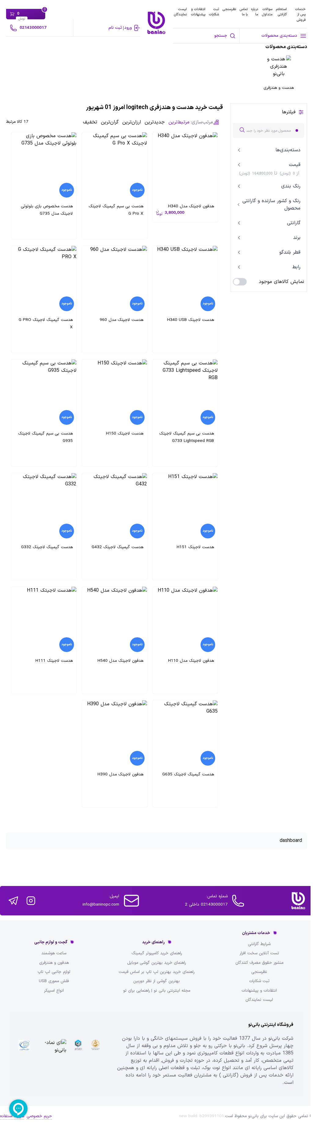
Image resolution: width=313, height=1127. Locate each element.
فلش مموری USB (54, 981)
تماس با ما (244, 11)
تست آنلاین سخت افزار (259, 953)
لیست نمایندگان (180, 11)
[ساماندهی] (95, 1054)
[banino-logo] (156, 23)
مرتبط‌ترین (179, 122)
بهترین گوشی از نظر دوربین (156, 981)
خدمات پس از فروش (300, 14)
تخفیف (90, 122)
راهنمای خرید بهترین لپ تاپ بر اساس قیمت (156, 972)
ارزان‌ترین (131, 122)
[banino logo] (298, 900)
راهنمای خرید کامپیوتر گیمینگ (156, 953)
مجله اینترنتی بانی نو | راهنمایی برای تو (156, 991)
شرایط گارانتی (259, 944)
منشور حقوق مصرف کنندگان (259, 963)
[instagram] (31, 900)
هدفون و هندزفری (54, 963)
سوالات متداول (267, 11)
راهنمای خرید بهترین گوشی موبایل (156, 963)
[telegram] (13, 900)
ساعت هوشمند (53, 953)
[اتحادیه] (78, 1054)
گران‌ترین (110, 122)
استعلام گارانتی (281, 11)
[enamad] (51, 1054)
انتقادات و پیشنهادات (198, 11)
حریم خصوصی (39, 1116)
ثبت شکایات (214, 11)
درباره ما (254, 11)
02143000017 (33, 27)
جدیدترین (155, 122)
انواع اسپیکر (54, 991)
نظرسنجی (229, 9)
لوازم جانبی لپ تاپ (54, 972)
